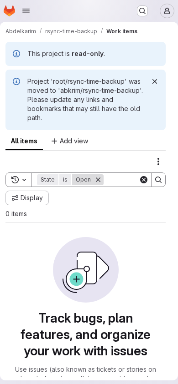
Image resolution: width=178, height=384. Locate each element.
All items (24, 141)
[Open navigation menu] (26, 11)
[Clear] (143, 179)
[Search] (158, 179)
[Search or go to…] (142, 10)
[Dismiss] (154, 81)
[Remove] (98, 179)
